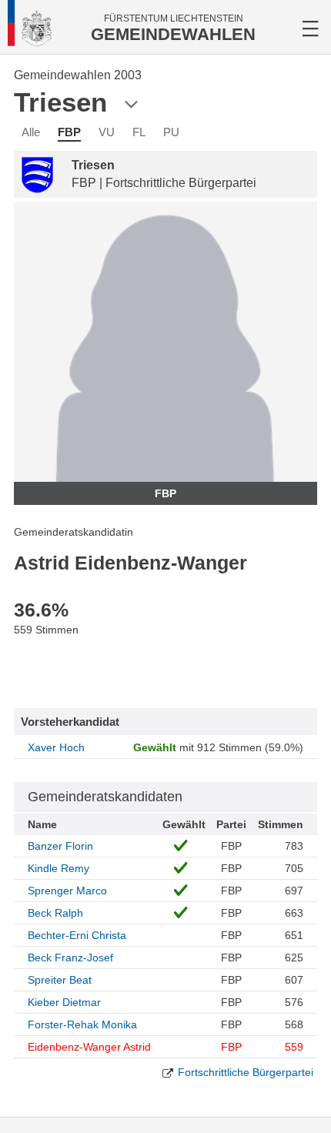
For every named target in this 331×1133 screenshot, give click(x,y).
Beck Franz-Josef (70, 957)
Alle (31, 132)
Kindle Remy (58, 868)
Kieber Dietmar (64, 1002)
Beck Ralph (55, 913)
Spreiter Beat (60, 980)
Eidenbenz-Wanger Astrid (89, 1047)
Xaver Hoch (56, 747)
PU (171, 132)
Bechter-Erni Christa (77, 935)
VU (107, 132)
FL (138, 132)
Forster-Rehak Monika (82, 1024)
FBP (69, 132)
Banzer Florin (60, 846)
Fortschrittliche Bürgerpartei (245, 1072)
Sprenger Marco (67, 890)
